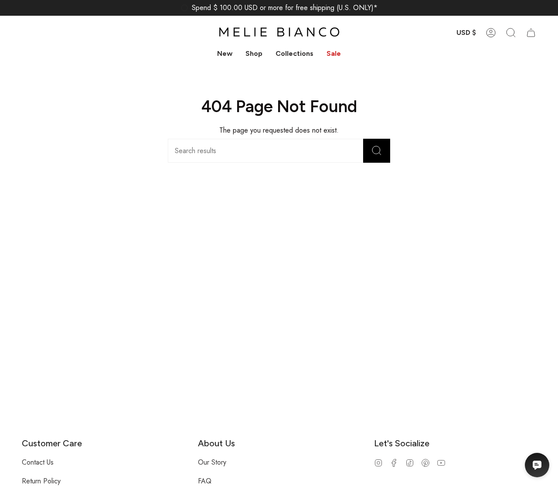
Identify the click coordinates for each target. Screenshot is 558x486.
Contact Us (38, 462)
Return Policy (41, 481)
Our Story (212, 462)
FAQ (204, 481)
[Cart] (531, 32)
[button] (254, 53)
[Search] (376, 151)
